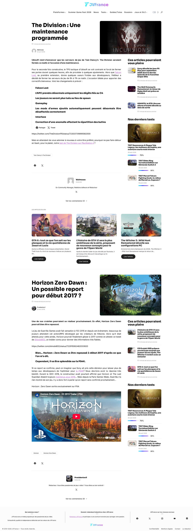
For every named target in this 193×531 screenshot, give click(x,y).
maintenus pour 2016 (65, 377)
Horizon (36, 453)
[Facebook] (137, 518)
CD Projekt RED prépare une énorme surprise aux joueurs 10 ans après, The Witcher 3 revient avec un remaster (149, 352)
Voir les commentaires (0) (75, 499)
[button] (155, 12)
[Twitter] (150, 518)
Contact (177, 529)
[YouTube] (174, 518)
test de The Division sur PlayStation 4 (76, 143)
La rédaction (186, 529)
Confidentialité (154, 529)
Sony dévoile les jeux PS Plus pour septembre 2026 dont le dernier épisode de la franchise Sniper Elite (148, 73)
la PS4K (80, 371)
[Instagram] (162, 518)
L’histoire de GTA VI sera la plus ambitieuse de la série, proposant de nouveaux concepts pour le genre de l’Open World (95, 244)
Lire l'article (39, 259)
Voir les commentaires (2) (75, 201)
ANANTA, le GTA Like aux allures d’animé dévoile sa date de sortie (149, 106)
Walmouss (40, 50)
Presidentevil (41, 307)
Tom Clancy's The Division (42, 155)
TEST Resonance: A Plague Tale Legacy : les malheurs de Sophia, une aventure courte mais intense (144, 147)
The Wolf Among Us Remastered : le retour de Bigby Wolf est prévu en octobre (148, 90)
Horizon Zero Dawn (50, 453)
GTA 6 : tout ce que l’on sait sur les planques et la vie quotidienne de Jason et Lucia (51, 243)
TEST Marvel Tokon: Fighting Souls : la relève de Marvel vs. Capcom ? (149, 178)
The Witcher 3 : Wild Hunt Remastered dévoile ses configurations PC (135, 243)
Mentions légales (167, 529)
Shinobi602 (40, 339)
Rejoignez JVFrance (76, 517)
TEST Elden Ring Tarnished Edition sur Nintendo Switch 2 (148, 163)
